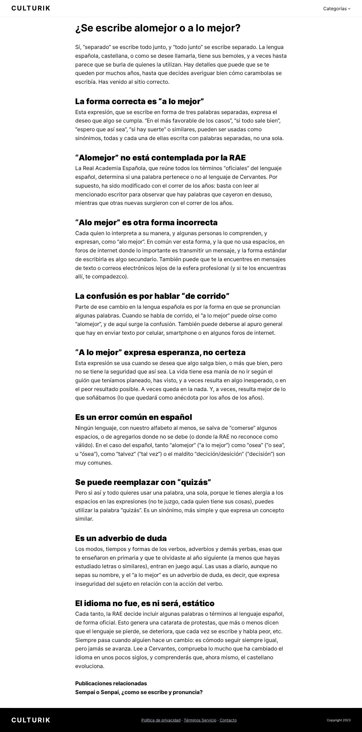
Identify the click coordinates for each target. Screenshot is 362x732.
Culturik (31, 8)
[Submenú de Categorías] (349, 8)
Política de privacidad (160, 720)
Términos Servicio (200, 720)
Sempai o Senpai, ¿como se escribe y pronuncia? (139, 692)
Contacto (228, 720)
